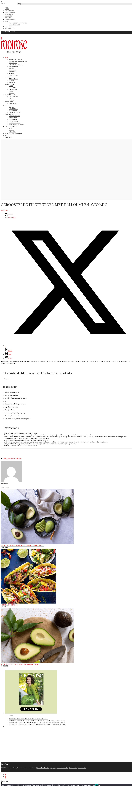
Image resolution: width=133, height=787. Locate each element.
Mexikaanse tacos (9, 605)
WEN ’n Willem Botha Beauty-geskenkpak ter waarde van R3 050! (37, 725)
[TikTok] (1, 764)
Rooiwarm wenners (13, 133)
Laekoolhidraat (16, 64)
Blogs (11, 130)
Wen (6, 21)
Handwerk (13, 109)
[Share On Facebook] (5, 774)
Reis (10, 128)
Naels (11, 91)
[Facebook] (5, 764)
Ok (97, 785)
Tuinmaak (13, 110)
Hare (11, 86)
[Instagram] (6, 764)
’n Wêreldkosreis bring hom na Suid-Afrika (28, 719)
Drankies (12, 71)
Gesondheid (10, 12)
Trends (12, 82)
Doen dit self (14, 112)
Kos (6, 7)
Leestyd (8, 26)
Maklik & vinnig (15, 59)
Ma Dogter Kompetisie (18, 23)
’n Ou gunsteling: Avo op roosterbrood (20, 664)
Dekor (11, 107)
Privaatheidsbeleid (43, 768)
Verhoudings (14, 116)
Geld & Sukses (14, 123)
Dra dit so (13, 78)
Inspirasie (13, 119)
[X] (3, 764)
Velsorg (12, 87)
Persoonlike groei (16, 124)
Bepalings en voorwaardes (59, 768)
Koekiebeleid (82, 768)
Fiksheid (12, 100)
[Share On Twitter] (5, 776)
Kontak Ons (10, 28)
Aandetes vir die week (18, 61)
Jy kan (11, 73)
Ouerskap (13, 117)
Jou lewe (9, 114)
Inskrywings (14, 25)
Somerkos (13, 63)
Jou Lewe (9, 17)
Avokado (12, 458)
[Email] (7, 764)
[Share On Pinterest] (5, 778)
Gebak (11, 68)
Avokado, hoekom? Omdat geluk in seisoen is (22, 546)
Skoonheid (9, 10)
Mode (7, 9)
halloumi (18, 458)
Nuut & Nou (13, 75)
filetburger (6, 458)
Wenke (11, 80)
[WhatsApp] (4, 764)
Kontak (8, 137)
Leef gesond (14, 96)
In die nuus (13, 121)
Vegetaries (13, 66)
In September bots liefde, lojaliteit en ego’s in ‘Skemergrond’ (37, 723)
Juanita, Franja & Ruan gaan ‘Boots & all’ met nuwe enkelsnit (37, 721)
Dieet (11, 98)
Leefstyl (8, 16)
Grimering (13, 89)
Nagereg (12, 70)
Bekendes (9, 14)
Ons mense (13, 103)
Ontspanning (10, 19)
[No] (99, 785)
